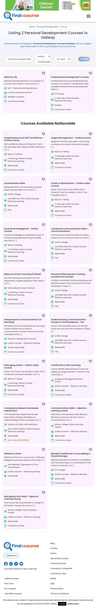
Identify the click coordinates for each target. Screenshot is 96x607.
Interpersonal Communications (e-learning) (23, 321)
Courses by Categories (61, 568)
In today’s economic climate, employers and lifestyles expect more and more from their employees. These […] (71, 290)
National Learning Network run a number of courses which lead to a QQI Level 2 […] (24, 89)
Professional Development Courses (70, 77)
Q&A (52, 583)
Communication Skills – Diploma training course (69, 409)
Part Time (8, 583)
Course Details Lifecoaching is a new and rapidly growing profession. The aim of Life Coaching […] (70, 380)
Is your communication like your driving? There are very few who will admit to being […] (70, 335)
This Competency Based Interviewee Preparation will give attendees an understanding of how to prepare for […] (22, 424)
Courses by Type (58, 573)
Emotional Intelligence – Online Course (21, 230)
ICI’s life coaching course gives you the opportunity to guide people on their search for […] (24, 289)
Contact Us (11, 555)
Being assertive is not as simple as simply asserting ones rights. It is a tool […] (23, 196)
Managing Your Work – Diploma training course (21, 497)
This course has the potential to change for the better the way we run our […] (24, 511)
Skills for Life (10, 77)
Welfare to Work (12, 453)
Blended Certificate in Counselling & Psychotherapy (70, 455)
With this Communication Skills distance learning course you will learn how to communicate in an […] (69, 424)
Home (32, 26)
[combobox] (19, 59)
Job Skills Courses (13, 593)
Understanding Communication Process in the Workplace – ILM (68, 321)
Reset (84, 59)
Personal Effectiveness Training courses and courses (68, 275)
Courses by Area (58, 563)
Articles (53, 548)
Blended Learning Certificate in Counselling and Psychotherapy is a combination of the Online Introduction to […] (71, 468)
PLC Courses (10, 588)
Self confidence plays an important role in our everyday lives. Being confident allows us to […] (24, 153)
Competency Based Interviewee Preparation (21, 409)
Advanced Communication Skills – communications (70, 230)
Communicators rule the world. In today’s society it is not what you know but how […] (70, 243)
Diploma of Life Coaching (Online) (22, 274)
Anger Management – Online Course (71, 137)
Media (53, 578)
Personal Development (47, 26)
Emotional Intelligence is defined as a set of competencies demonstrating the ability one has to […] (24, 244)
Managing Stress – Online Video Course (21, 366)
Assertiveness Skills (14, 183)
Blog (52, 543)
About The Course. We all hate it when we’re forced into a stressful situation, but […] (24, 380)
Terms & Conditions (59, 593)
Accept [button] (62, 604)
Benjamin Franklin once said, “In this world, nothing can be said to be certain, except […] (71, 152)
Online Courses (11, 578)
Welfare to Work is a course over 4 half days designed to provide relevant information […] (24, 464)
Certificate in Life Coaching (66, 365)
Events (53, 553)
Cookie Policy (73, 603)
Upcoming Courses (59, 558)
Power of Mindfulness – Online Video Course (70, 184)
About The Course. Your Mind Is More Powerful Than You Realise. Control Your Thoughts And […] (70, 199)
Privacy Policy (56, 588)
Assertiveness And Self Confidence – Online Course (24, 139)
